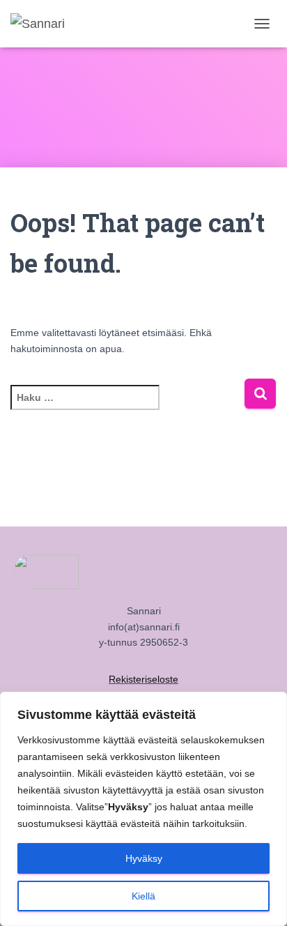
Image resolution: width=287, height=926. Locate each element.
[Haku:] (127, 407)
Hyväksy (143, 858)
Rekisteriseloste (143, 679)
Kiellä (143, 896)
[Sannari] (42, 23)
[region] (143, 809)
